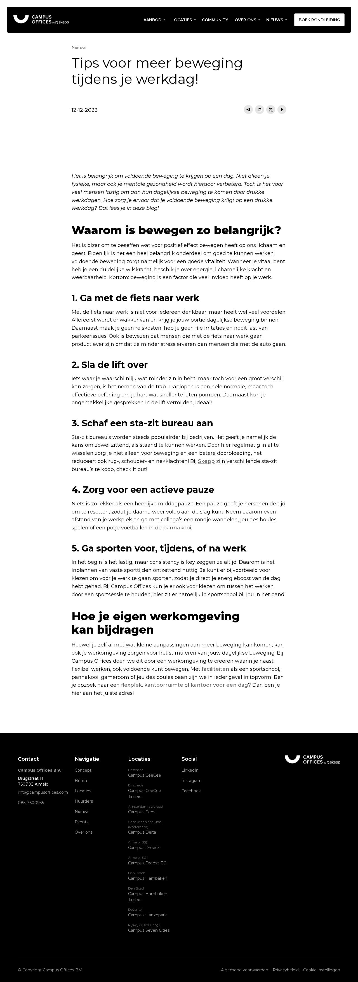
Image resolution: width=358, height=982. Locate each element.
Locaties (181, 19)
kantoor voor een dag (219, 685)
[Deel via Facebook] (281, 109)
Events (81, 821)
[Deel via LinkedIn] (259, 109)
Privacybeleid (286, 970)
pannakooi (177, 528)
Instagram (192, 780)
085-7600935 (31, 802)
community (215, 19)
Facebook (191, 790)
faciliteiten (215, 669)
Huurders (84, 801)
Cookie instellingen (321, 970)
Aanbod (152, 19)
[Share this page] (248, 109)
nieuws (274, 19)
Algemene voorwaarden (244, 970)
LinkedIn (190, 770)
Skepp (206, 461)
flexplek (131, 685)
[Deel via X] (270, 109)
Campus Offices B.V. (39, 770)
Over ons (245, 19)
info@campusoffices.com (43, 792)
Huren (81, 780)
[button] (154, 20)
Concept (83, 770)
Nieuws (82, 811)
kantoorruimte (163, 685)
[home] (76, 19)
